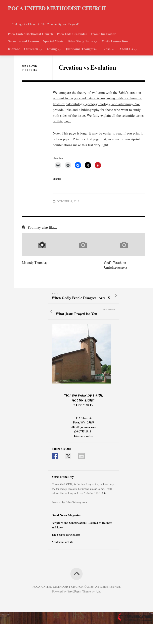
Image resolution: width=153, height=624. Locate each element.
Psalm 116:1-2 (95, 493)
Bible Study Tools (80, 41)
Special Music (53, 41)
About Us (126, 49)
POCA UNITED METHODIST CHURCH (57, 8)
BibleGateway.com (76, 502)
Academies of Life (62, 542)
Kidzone (14, 49)
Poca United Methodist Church (30, 34)
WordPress (74, 591)
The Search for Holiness (66, 534)
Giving (52, 49)
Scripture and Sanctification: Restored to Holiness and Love (82, 525)
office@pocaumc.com (83, 427)
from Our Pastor (103, 34)
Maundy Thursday (35, 262)
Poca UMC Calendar (72, 34)
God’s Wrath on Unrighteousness (116, 265)
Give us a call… (83, 436)
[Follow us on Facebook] (55, 456)
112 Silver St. (84, 418)
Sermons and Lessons (23, 41)
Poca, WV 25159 (83, 422)
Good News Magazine (66, 515)
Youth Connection (115, 41)
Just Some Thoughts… (82, 49)
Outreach (31, 49)
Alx (98, 591)
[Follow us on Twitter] (68, 456)
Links (106, 49)
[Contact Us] (81, 456)
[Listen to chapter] (105, 493)
